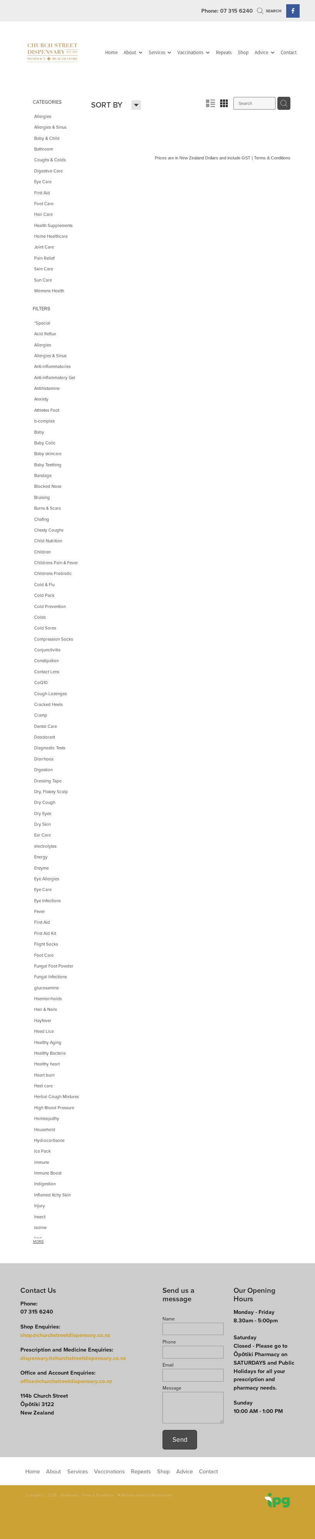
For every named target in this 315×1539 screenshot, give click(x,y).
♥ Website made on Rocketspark (145, 1495)
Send (179, 1439)
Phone (169, 1342)
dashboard (69, 1495)
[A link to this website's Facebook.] (293, 11)
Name (168, 1319)
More (38, 1242)
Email (168, 1365)
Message (171, 1388)
